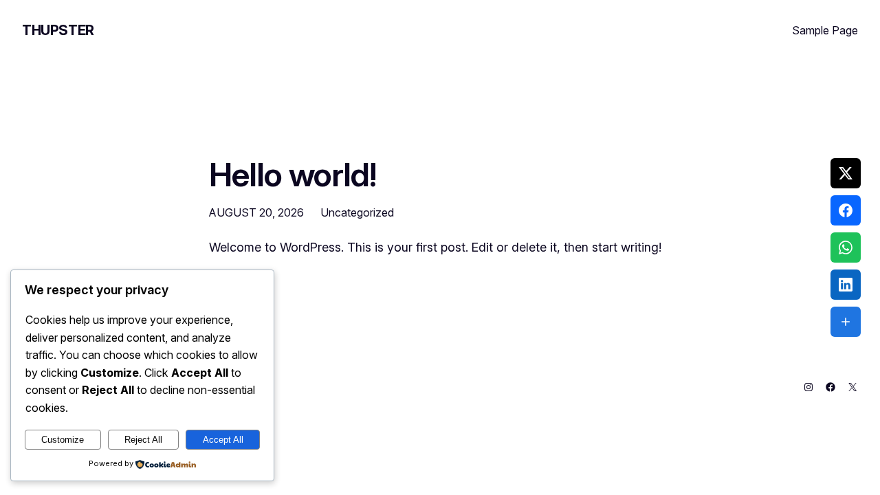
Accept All (223, 439)
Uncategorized (357, 212)
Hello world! (292, 174)
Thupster (58, 30)
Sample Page (825, 30)
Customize (62, 439)
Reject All (143, 439)
